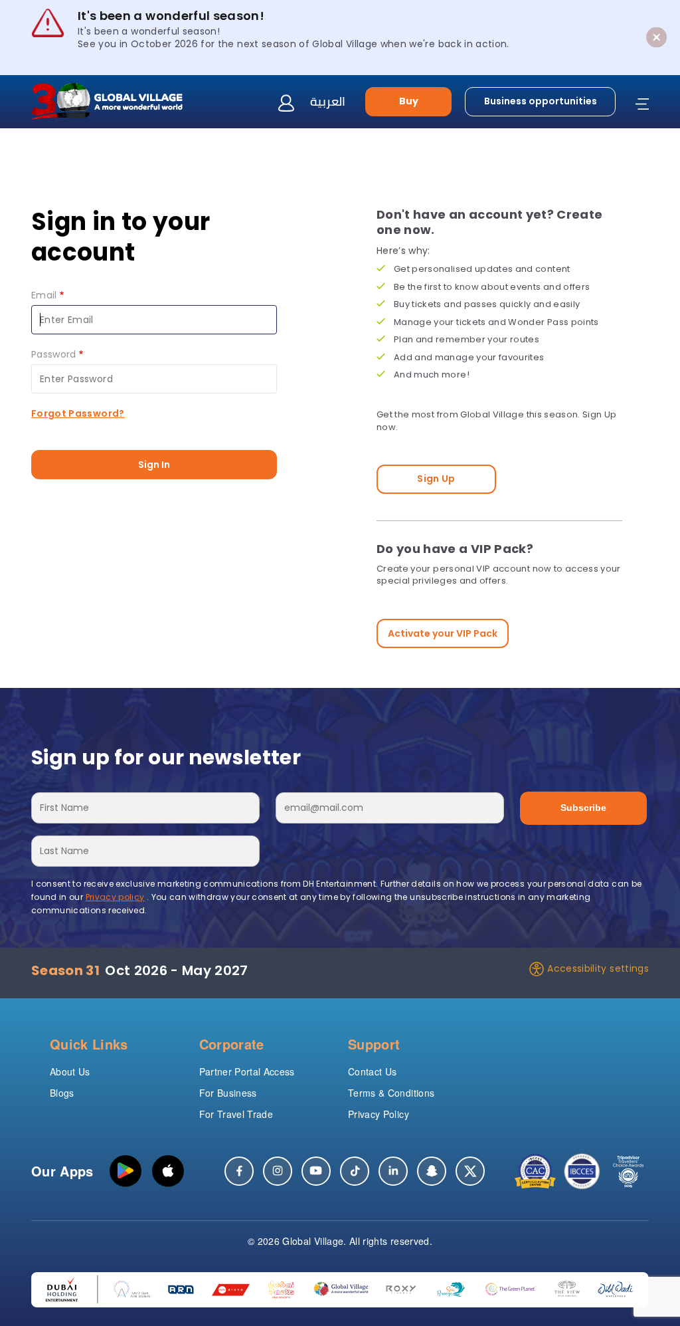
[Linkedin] (393, 1171)
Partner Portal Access (247, 1071)
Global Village (312, 1241)
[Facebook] (239, 1171)
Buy (408, 101)
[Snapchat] (431, 1171)
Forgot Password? (78, 413)
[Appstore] (168, 1171)
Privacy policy (115, 897)
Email (44, 295)
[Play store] (125, 1171)
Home (44, 160)
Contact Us (372, 1071)
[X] (470, 1171)
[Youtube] (316, 1171)
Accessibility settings (598, 968)
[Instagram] (277, 1171)
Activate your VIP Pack (442, 633)
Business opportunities (540, 101)
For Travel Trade (236, 1114)
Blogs (62, 1092)
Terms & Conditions (391, 1092)
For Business (228, 1092)
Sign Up (436, 478)
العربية (327, 101)
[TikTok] (354, 1171)
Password (53, 354)
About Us (70, 1071)
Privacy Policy (378, 1114)
